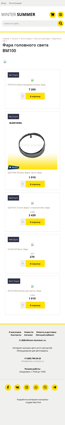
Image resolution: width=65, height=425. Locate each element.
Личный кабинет (45, 334)
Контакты (16, 334)
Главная (6, 38)
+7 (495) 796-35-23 (32, 358)
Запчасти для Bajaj (42, 38)
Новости (28, 332)
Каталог (15, 38)
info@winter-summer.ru (32, 361)
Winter (16, 14)
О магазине (15, 332)
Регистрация (15, 3)
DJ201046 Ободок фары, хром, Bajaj (25, 172)
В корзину (35, 96)
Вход (3, 3)
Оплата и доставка (46, 332)
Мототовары (26, 38)
